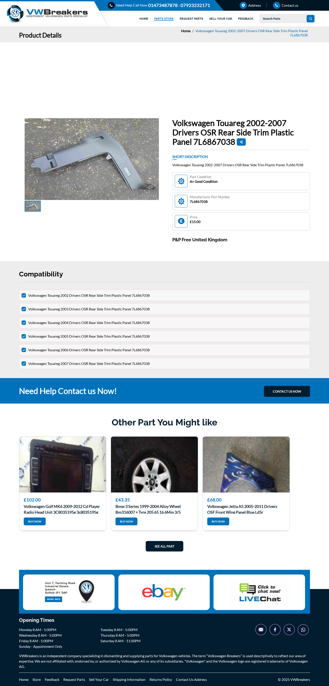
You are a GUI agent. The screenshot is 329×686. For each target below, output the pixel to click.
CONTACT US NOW (287, 391)
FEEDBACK (245, 18)
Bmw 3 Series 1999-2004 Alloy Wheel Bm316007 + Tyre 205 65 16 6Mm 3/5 (148, 509)
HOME (143, 18)
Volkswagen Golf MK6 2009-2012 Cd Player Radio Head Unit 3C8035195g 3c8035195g (62, 509)
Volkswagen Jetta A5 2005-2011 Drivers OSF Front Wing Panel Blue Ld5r (242, 509)
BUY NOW (34, 521)
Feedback (52, 679)
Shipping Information (129, 679)
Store (36, 679)
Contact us (289, 5)
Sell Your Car (99, 679)
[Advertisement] (164, 75)
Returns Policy (161, 679)
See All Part (164, 546)
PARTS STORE (164, 18)
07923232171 (195, 5)
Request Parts (74, 679)
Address (254, 5)
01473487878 (163, 5)
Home (186, 31)
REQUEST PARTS (191, 18)
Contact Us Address (191, 679)
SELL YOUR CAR (220, 18)
